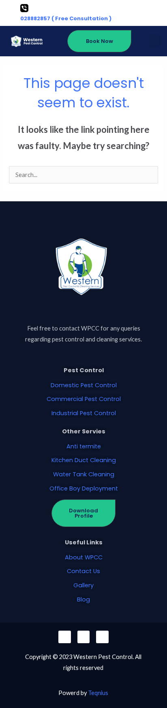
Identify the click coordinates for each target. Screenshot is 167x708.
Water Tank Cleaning (83, 474)
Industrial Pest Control (83, 413)
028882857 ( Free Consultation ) (65, 18)
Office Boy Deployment (83, 488)
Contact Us (83, 571)
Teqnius (98, 692)
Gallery (83, 585)
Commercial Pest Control (84, 399)
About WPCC (84, 557)
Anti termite (83, 446)
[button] (155, 41)
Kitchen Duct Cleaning (83, 460)
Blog (83, 599)
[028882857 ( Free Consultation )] (24, 8)
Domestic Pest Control (84, 385)
